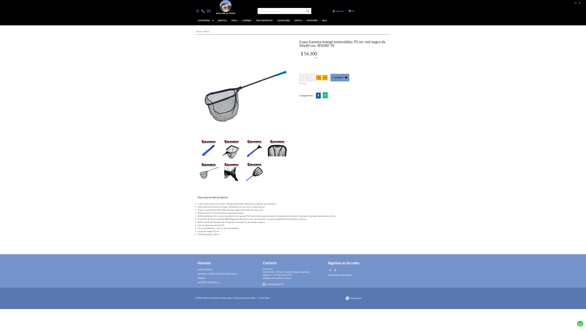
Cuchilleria (283, 20)
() (352, 10)
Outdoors (312, 20)
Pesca (234, 20)
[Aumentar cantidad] (318, 77)
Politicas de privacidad (244, 298)
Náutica (222, 20)
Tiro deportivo (264, 20)
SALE (324, 20)
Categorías (204, 20)
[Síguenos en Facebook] (579, 3)
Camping (246, 20)
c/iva (316, 57)
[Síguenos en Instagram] (575, 3)
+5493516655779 (274, 284)
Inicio (199, 31)
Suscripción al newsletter (340, 275)
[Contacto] (203, 11)
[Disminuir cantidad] (325, 77)
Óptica (298, 20)
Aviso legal (264, 298)
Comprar (337, 77)
